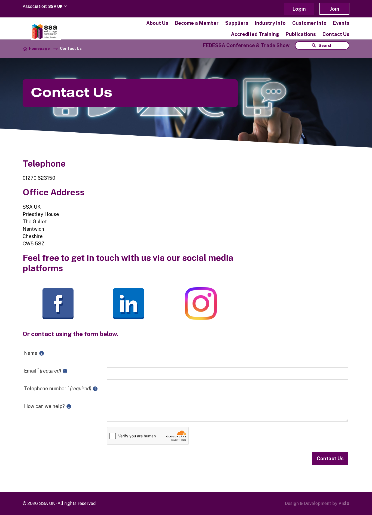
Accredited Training (255, 34)
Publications (301, 34)
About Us (157, 23)
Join (334, 9)
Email (42, 370)
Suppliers (236, 23)
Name (31, 353)
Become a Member (197, 23)
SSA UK (55, 6)
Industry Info (270, 23)
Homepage (39, 48)
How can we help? (45, 406)
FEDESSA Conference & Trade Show (246, 45)
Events (341, 23)
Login (299, 9)
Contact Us (335, 34)
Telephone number (57, 388)
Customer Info (309, 23)
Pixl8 (344, 503)
